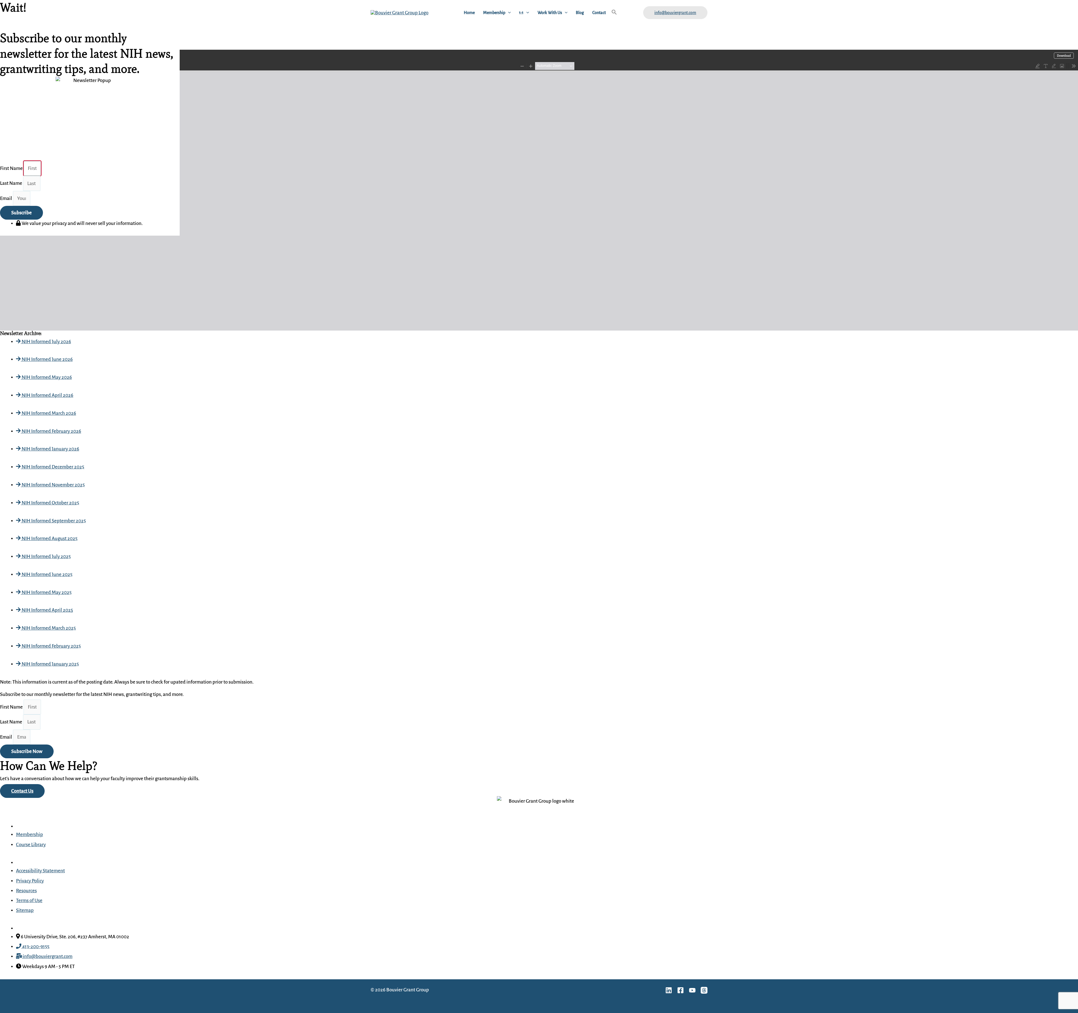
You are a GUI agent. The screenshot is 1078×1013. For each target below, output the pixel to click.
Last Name (11, 722)
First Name (12, 707)
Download (1064, 55)
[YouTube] (692, 990)
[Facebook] (680, 990)
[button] (508, 12)
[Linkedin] (668, 990)
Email (6, 737)
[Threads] (704, 990)
